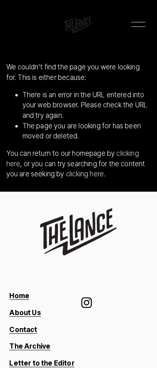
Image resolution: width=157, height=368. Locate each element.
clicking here (85, 173)
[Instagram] (86, 302)
